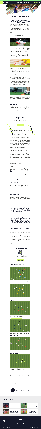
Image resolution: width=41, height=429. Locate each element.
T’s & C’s (6, 427)
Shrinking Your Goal (14, 353)
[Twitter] (17, 423)
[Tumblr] (26, 423)
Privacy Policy (8, 427)
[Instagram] (21, 423)
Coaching (18, 2)
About (26, 2)
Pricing (24, 2)
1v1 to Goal (13, 300)
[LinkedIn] (19, 423)
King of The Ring (14, 282)
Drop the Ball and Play (15, 335)
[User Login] (39, 2)
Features (21, 2)
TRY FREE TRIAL (22, 0)
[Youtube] (24, 423)
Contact (29, 2)
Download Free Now (20, 260)
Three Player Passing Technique (16, 318)
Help (33, 420)
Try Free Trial (36, 2)
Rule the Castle (13, 265)
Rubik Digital (33, 427)
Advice (32, 2)
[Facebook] (14, 423)
